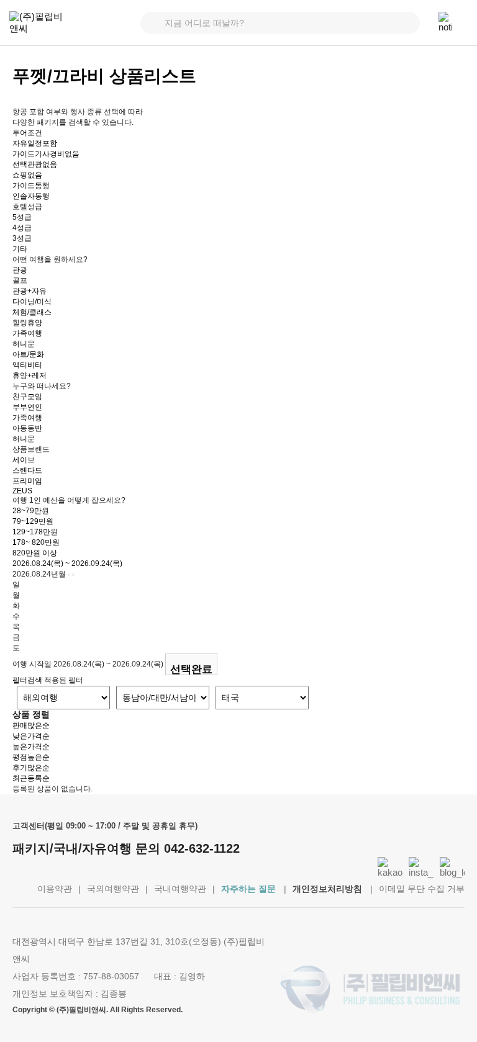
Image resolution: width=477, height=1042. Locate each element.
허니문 (23, 343)
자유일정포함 (34, 143)
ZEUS (22, 491)
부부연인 (27, 407)
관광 (19, 270)
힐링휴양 (27, 322)
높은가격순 (31, 746)
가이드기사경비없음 (46, 154)
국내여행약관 (180, 889)
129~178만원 (35, 532)
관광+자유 (29, 291)
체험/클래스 (32, 312)
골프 (19, 280)
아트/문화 (28, 354)
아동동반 (27, 428)
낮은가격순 (31, 736)
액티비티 (27, 365)
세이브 (23, 460)
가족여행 (27, 333)
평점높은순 (31, 757)
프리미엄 (27, 481)
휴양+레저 (29, 375)
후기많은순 (31, 767)
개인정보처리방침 (327, 889)
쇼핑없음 (27, 175)
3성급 (22, 238)
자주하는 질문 (248, 889)
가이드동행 (31, 185)
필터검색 (27, 680)
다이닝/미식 (32, 301)
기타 (19, 249)
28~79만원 (30, 510)
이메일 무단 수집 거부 (422, 889)
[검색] (408, 23)
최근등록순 (31, 778)
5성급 (22, 217)
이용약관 (54, 889)
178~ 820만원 (36, 542)
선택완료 (191, 669)
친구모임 (27, 396)
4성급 (22, 227)
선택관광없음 (34, 164)
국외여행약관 (113, 889)
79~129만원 (32, 521)
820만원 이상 (34, 553)
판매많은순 (31, 725)
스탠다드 (27, 470)
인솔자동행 (31, 196)
